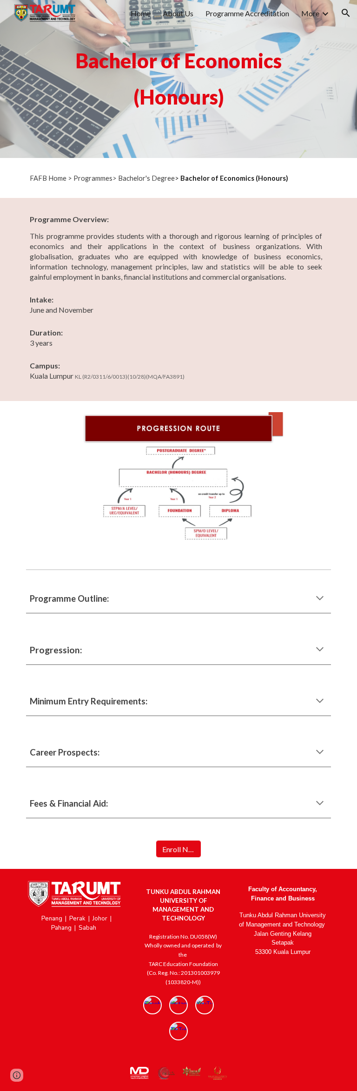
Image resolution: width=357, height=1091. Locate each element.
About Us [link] (178, 13)
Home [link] (141, 13)
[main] (178, 79)
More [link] (310, 13)
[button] (346, 13)
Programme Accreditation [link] (247, 13)
